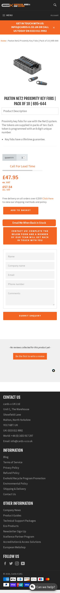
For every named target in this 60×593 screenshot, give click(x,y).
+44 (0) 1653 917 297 (22, 435)
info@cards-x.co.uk (21, 441)
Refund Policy (11, 473)
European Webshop (14, 547)
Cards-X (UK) (16, 574)
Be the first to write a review (30, 356)
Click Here (47, 198)
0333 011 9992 (15, 430)
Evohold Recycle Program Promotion (24, 478)
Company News (12, 510)
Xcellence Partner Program (18, 536)
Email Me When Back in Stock (29, 222)
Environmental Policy (15, 483)
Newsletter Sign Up (14, 531)
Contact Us (9, 494)
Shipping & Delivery (14, 489)
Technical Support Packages (19, 520)
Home (3, 40)
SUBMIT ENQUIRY (30, 315)
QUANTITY (9, 157)
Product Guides (12, 515)
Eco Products (11, 526)
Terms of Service (12, 462)
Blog (5, 457)
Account (54, 15)
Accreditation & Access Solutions (22, 542)
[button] (30, 355)
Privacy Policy (11, 467)
